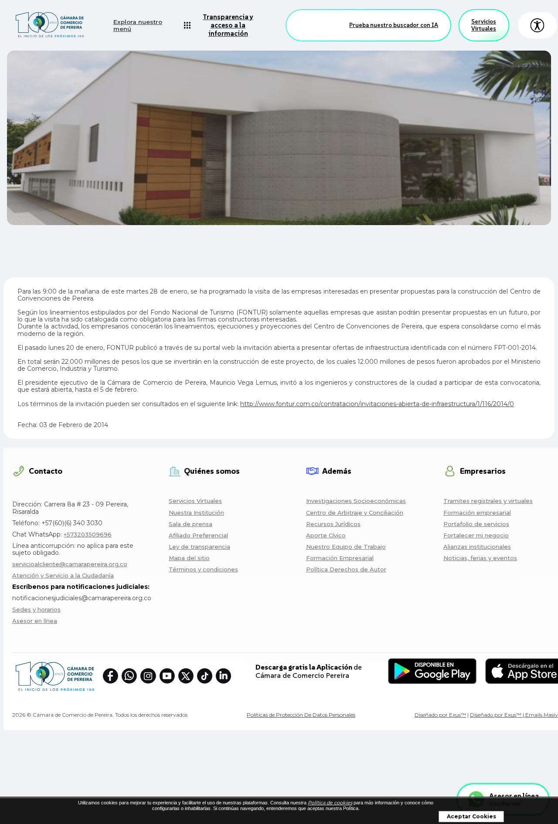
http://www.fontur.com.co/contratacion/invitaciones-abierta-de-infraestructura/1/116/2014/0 (377, 404)
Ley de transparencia (199, 546)
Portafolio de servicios (476, 523)
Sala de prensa (190, 523)
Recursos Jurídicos (333, 523)
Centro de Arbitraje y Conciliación (354, 512)
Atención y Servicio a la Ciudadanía (63, 575)
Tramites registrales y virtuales (488, 500)
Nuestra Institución (196, 512)
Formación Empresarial (340, 557)
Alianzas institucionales (477, 546)
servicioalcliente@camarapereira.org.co (69, 564)
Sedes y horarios (36, 609)
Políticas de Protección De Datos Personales (301, 714)
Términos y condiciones (203, 569)
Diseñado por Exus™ (440, 714)
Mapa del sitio (189, 557)
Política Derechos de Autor (346, 569)
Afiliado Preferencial (198, 535)
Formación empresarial (477, 512)
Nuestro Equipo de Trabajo (346, 546)
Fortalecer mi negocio (476, 535)
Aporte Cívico (326, 535)
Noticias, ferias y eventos (480, 557)
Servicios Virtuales (483, 25)
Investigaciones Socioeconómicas (356, 500)
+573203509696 (88, 534)
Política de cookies (330, 803)
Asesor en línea (34, 620)
